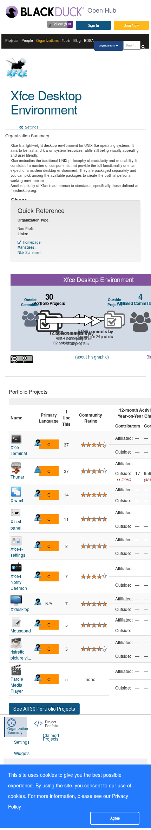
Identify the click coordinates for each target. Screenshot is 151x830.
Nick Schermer (29, 252)
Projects (11, 40)
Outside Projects (114, 302)
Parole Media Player (17, 685)
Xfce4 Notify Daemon (19, 582)
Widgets (21, 753)
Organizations (47, 40)
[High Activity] (37, 469)
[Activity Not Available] (37, 442)
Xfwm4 (17, 500)
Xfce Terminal (19, 450)
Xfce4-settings (18, 552)
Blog (77, 40)
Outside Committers (31, 302)
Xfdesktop (20, 609)
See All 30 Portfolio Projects (44, 709)
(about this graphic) (92, 357)
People (27, 40)
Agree (115, 818)
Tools (66, 40)
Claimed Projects (51, 737)
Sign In (93, 25)
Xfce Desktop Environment (46, 102)
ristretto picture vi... (21, 655)
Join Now (131, 25)
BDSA (89, 40)
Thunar (17, 477)
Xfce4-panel (17, 524)
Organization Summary (17, 730)
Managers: (26, 247)
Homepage (32, 242)
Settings (31, 127)
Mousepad (21, 631)
